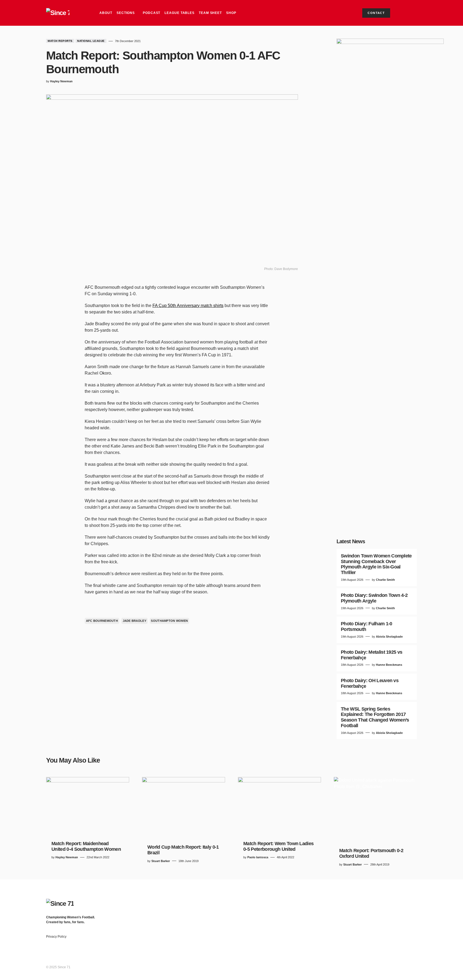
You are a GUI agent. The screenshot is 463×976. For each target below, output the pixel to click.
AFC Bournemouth (102, 620)
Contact (376, 12)
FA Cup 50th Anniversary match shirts (187, 305)
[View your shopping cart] (402, 13)
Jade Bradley (134, 620)
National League (91, 40)
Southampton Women (169, 620)
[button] (412, 13)
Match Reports (60, 40)
